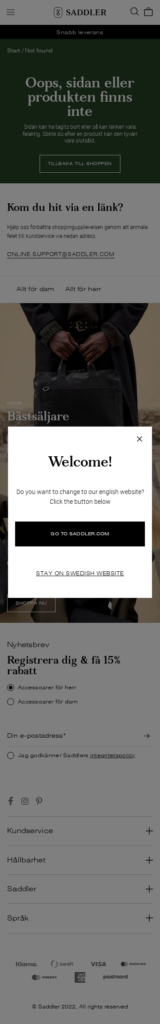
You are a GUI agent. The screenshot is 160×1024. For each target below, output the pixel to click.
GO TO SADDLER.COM (80, 534)
